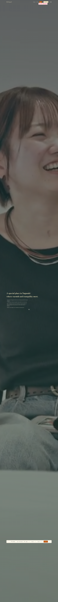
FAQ (37, 1)
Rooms (34, 1)
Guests (39, 541)
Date (17, 541)
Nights (26, 541)
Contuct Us (46, 1)
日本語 (50, 1)
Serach (46, 541)
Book (40, 1)
